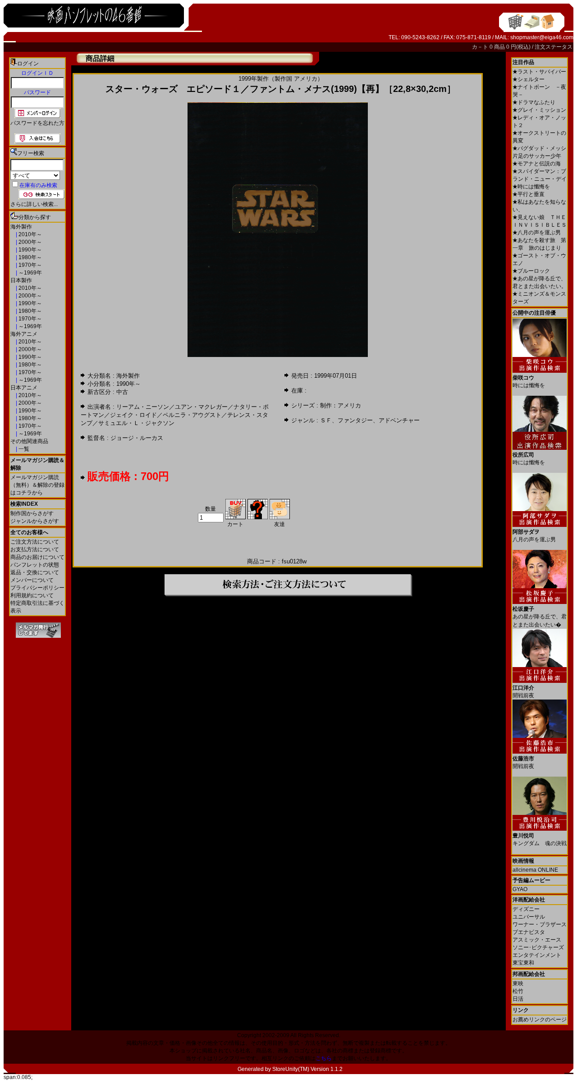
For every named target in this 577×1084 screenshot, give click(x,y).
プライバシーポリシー (37, 588)
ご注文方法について (34, 542)
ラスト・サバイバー (539, 72)
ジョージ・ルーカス (136, 438)
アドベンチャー (399, 420)
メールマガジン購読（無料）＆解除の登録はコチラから (37, 485)
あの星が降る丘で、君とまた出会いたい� (540, 617)
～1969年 (29, 273)
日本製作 (21, 280)
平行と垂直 (529, 194)
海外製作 (21, 227)
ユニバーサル (529, 917)
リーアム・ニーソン (142, 406)
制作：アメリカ (340, 405)
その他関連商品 (29, 441)
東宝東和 (523, 963)
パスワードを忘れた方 (37, 123)
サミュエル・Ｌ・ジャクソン (136, 423)
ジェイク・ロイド (133, 415)
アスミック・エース (537, 940)
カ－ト (481, 47)
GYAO (520, 889)
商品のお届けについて (37, 557)
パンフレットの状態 (34, 565)
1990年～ (29, 250)
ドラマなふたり (534, 102)
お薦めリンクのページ (540, 1019)
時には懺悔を (531, 186)
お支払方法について (34, 549)
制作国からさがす (32, 513)
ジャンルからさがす (34, 521)
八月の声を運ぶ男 (537, 232)
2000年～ (29, 242)
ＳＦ (326, 420)
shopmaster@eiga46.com (541, 37)
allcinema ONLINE (535, 870)
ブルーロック (531, 271)
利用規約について (32, 595)
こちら (324, 1058)
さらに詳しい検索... (34, 204)
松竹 (518, 991)
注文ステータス (553, 47)
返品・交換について (34, 572)
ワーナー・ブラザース (540, 924)
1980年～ (29, 257)
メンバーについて (32, 580)
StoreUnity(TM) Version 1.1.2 (307, 1069)
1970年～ (29, 265)
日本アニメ (23, 387)
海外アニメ (23, 334)
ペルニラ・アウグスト (192, 415)
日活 (518, 999)
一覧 (23, 449)
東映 (518, 983)
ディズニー (526, 909)
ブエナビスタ (529, 932)
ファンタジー (355, 420)
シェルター (529, 79)
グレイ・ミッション (539, 110)
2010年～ (29, 234)
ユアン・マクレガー (201, 406)
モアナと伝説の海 (537, 163)
